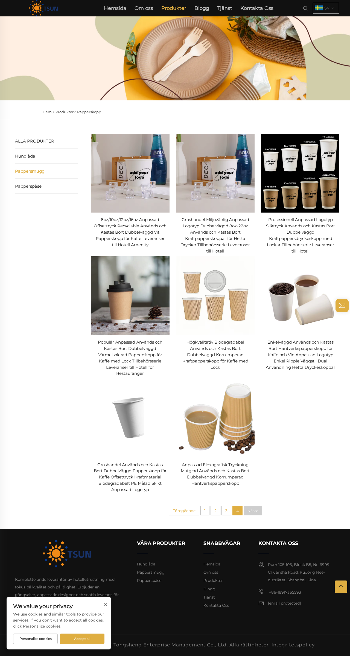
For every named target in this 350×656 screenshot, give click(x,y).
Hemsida (115, 8)
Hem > (48, 112)
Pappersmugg (30, 171)
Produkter (173, 8)
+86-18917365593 (284, 592)
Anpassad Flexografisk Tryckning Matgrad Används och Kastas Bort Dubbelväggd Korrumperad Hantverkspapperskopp (215, 474)
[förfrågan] (342, 305)
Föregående (184, 510)
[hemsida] (43, 7)
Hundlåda (25, 156)
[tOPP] (341, 586)
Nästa (252, 510)
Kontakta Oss (256, 8)
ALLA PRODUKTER (34, 141)
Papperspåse (28, 186)
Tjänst (224, 8)
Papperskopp (89, 112)
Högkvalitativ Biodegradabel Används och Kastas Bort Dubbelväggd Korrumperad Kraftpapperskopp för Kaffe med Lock (215, 354)
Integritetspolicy (293, 645)
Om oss (144, 8)
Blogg (201, 8)
